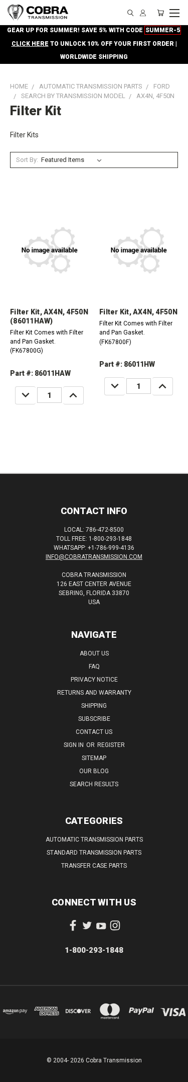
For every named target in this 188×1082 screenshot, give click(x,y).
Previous (15, 1071)
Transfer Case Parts (94, 865)
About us (94, 653)
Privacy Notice (94, 679)
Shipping (94, 705)
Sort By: (27, 159)
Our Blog (94, 771)
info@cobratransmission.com (94, 556)
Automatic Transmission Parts (94, 839)
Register (111, 744)
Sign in (74, 744)
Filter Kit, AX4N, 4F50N (138, 312)
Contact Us (94, 731)
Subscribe (94, 718)
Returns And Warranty (94, 692)
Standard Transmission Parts (94, 852)
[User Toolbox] (143, 13)
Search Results (94, 784)
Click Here (30, 43)
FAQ (94, 666)
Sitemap (94, 758)
